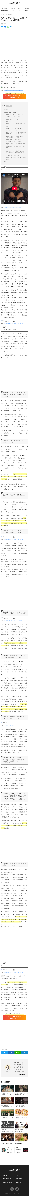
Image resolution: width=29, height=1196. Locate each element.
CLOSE (9, 105)
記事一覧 (5, 1175)
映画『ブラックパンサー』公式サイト (14, 323)
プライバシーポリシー (7, 1183)
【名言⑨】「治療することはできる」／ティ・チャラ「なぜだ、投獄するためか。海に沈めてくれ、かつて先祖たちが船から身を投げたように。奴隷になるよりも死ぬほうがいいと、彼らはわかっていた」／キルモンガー (15, 153)
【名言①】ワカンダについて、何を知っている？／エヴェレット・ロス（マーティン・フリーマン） (15, 116)
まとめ (5, 161)
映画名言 (10, 14)
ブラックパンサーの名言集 (10, 112)
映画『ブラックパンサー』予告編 (13, 207)
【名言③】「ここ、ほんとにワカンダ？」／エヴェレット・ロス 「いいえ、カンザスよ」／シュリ (15, 125)
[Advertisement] (14, 43)
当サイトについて (7, 1178)
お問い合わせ (19, 1182)
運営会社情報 (19, 1178)
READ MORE (22, 1074)
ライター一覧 (19, 1175)
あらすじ (6, 109)
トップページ (4, 14)
